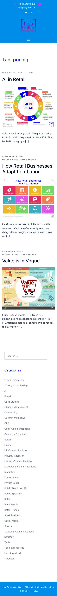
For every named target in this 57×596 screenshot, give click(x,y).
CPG (6, 423)
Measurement (11, 477)
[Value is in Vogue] (28, 288)
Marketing (9, 472)
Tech (31, 73)
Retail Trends (28, 159)
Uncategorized (12, 553)
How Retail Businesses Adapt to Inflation (27, 168)
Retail (15, 159)
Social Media (11, 520)
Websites (9, 558)
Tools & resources (14, 547)
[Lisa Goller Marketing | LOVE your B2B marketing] (28, 26)
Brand (7, 396)
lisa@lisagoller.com (27, 7)
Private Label (11, 482)
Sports (8, 526)
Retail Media (11, 504)
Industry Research (14, 455)
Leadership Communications (20, 466)
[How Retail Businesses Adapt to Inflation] (28, 198)
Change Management (16, 407)
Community (10, 412)
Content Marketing (14, 417)
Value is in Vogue (21, 261)
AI (26, 73)
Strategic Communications (19, 531)
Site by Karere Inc (30, 591)
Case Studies (11, 401)
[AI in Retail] (28, 106)
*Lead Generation (14, 379)
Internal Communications (18, 461)
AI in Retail (14, 79)
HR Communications (15, 450)
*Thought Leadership (16, 385)
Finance (6, 159)
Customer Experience (16, 434)
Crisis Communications (17, 428)
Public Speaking (13, 493)
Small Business (12, 515)
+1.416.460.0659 (27, 4)
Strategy (9, 536)
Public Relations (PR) (15, 488)
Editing (8, 439)
